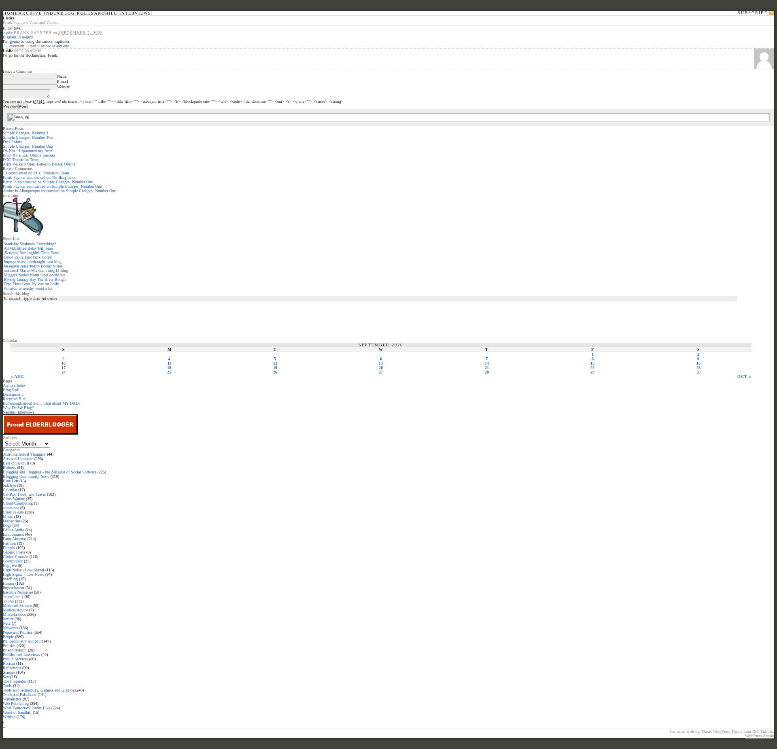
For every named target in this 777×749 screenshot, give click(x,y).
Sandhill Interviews (121, 13)
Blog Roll (76, 13)
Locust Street (51, 266)
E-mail (62, 81)
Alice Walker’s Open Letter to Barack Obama (39, 164)
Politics (9, 645)
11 (169, 363)
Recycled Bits (14, 399)
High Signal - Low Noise (23, 574)
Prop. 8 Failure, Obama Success (29, 155)
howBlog (10, 579)
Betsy (32, 248)
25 (169, 372)
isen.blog (54, 261)
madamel (11, 270)
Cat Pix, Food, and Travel (24, 494)
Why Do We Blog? (18, 407)
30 (698, 372)
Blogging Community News (26, 476)
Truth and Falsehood (19, 694)
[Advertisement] (35, 319)
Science (9, 672)
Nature (8, 619)
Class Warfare (14, 499)
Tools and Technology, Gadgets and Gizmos (38, 690)
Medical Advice (15, 610)
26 (275, 372)
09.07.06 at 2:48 (27, 51)
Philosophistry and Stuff (23, 641)
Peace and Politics (17, 632)
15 (592, 363)
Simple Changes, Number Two (28, 137)
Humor (8, 583)
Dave (55, 252)
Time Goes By (24, 284)
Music (8, 516)
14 (487, 363)
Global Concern (15, 556)
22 (592, 367)
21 (487, 367)
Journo (8, 601)
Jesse (24, 266)
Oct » (744, 376)
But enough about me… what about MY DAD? (41, 403)
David (8, 257)
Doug (19, 257)
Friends (9, 547)
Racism (9, 663)
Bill (41, 248)
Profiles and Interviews (21, 654)
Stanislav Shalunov (19, 244)
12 (275, 363)
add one (62, 46)
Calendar (10, 490)
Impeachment (13, 588)
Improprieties (14, 261)
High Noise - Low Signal (23, 570)
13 (381, 363)
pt (7, 32)
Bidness (9, 467)
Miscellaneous (14, 614)
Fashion (9, 543)
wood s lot (44, 288)
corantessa (11, 507)
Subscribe (753, 13)
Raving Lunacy (16, 279)
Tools (7, 685)
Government (13, 561)
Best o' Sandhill (16, 463)
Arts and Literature (18, 458)
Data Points (12, 142)
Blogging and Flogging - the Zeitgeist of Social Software (49, 472)
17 (64, 367)
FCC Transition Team (20, 159)
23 (698, 367)
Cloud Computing (18, 503)
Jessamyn (11, 266)
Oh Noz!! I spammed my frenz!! (29, 151)
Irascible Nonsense (18, 592)
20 (381, 367)
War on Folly (48, 284)
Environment (13, 534)
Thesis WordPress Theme (721, 731)
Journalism (12, 596)
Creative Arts (13, 512)
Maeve (24, 270)
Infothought (35, 261)
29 (592, 372)
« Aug (17, 376)
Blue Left (10, 481)
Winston (10, 288)
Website (63, 87)
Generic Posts (14, 552)
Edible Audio (13, 530)
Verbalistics (12, 699)
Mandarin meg (43, 270)
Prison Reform (15, 650)
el (4, 32)
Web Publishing (16, 703)
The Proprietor (14, 681)
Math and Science (17, 605)
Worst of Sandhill (17, 712)
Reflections (12, 668)
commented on (36, 173)
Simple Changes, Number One (28, 146)
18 (169, 367)
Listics (8, 18)
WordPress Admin (759, 736)
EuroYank (32, 257)
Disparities (11, 521)
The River (45, 279)
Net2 (7, 623)
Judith (35, 266)
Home (10, 13)
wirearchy (26, 288)
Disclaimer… (13, 394)
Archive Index (39, 13)
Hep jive (10, 565)
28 (487, 372)
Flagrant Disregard (18, 37)
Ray (33, 279)
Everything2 (46, 244)
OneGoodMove (52, 275)
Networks (10, 628)
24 (64, 372)
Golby (47, 257)
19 (275, 367)
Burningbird (29, 252)
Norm (34, 275)
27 (381, 372)
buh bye (9, 485)
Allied (21, 248)
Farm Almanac (14, 539)
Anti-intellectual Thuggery (24, 454)
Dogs (7, 525)
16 (698, 363)
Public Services (15, 659)
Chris (44, 252)
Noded (23, 275)
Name (61, 76)
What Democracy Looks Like (26, 708)
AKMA (9, 248)
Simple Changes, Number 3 (25, 133)
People (8, 636)
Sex (6, 677)
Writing (9, 717)
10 (64, 363)
